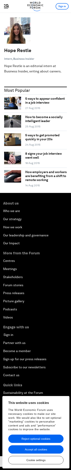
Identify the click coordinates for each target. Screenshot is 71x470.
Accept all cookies (36, 449)
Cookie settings (36, 460)
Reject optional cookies (35, 438)
